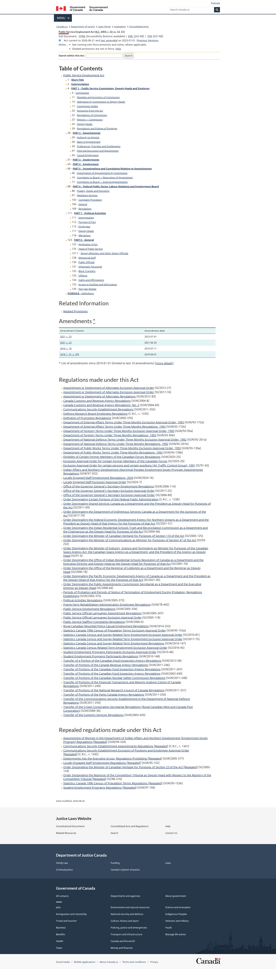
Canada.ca (62, 26)
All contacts (62, 896)
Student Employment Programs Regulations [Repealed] (100, 787)
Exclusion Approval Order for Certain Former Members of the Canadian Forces (115, 461)
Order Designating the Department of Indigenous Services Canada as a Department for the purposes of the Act (134, 513)
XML (130, 36)
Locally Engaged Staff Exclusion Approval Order (94, 482)
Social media (63, 962)
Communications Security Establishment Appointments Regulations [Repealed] (115, 746)
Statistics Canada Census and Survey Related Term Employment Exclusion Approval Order (122, 635)
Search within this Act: (72, 55)
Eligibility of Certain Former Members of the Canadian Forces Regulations (111, 457)
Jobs (58, 907)
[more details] (164, 363)
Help (118, 48)
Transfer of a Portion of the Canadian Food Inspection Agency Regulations (112, 661)
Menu (61, 18)
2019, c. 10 (65, 348)
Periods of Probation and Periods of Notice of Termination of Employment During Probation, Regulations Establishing (132, 594)
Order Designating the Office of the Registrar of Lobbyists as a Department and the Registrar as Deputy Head (132, 570)
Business (61, 927)
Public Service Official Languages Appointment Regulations (102, 613)
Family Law (62, 862)
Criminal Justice (64, 869)
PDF (149, 36)
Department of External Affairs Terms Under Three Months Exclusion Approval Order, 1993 (123, 422)
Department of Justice (83, 26)
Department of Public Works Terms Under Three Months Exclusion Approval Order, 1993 (122, 448)
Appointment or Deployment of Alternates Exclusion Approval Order (108, 388)
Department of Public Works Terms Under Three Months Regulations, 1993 (113, 452)
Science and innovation (177, 907)
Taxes (59, 947)
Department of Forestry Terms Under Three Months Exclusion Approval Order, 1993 (118, 431)
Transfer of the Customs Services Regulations (93, 715)
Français (215, 3)
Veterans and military (177, 920)
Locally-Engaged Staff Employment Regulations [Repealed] (102, 763)
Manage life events (175, 934)
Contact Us (171, 833)
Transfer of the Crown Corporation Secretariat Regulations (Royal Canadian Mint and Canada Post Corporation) (128, 709)
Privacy (154, 962)
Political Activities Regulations (83, 600)
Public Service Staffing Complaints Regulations (94, 622)
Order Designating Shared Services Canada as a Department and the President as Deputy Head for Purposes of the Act (137, 505)
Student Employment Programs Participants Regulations (100, 656)
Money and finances (122, 947)
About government (175, 896)
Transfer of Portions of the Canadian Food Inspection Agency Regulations (112, 669)
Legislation (120, 26)
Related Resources (66, 833)
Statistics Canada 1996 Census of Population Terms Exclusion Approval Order (114, 630)
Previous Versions (147, 40)
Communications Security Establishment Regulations (98, 409)
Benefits (60, 934)
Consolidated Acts (139, 26)
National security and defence (127, 914)
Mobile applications (84, 962)
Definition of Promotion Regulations (87, 418)
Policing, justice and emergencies (129, 927)
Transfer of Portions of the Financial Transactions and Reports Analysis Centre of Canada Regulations (122, 684)
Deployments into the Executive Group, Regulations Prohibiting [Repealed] (112, 758)
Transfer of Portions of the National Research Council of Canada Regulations (113, 690)
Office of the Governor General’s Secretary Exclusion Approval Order (109, 491)
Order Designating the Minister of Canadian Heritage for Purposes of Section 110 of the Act (123, 536)
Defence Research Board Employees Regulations (95, 414)
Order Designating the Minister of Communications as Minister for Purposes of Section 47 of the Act (129, 540)
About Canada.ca (109, 962)
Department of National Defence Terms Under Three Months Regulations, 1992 (115, 444)
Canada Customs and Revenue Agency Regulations (97, 401)
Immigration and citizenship (71, 914)
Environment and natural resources (130, 907)
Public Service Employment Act (83, 75)
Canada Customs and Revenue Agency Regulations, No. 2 (101, 405)
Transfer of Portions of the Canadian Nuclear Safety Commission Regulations (114, 678)
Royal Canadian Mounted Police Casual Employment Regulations (106, 626)
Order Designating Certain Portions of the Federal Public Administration (111, 499)
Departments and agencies (125, 896)
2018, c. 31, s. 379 (69, 354)
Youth (168, 927)
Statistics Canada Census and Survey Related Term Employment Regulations (113, 643)
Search (114, 833)
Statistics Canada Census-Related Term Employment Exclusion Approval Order (115, 648)
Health (59, 941)
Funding (115, 862)
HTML (82, 36)
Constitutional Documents (70, 826)
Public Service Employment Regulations (89, 609)
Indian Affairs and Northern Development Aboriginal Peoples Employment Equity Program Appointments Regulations (133, 471)
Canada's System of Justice (125, 869)
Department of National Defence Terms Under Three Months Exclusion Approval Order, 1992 (124, 439)
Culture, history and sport (125, 920)
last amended (109, 40)
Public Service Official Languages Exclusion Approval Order (102, 617)
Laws (168, 862)
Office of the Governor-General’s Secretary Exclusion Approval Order (109, 495)
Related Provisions (75, 311)
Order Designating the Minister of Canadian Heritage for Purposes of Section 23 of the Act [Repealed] (130, 767)
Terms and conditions (134, 962)
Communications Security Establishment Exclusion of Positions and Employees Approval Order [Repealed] (126, 752)
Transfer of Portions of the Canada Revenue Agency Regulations (105, 665)
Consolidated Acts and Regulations (129, 826)
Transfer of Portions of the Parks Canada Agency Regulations (103, 694)
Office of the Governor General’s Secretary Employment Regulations (108, 486)
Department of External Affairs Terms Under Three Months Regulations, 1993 (114, 427)
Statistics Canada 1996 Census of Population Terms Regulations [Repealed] (112, 783)
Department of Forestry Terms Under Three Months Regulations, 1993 (109, 435)
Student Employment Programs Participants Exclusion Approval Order (109, 652)
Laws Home (104, 26)
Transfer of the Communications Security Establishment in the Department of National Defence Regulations (126, 701)
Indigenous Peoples (176, 914)
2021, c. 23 (65, 336)
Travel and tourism (66, 920)
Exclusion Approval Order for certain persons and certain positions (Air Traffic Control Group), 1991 (129, 465)
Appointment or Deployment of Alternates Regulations (99, 396)
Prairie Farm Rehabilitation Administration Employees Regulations (107, 604)
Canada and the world (123, 941)
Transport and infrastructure (126, 934)
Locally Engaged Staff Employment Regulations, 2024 (98, 478)
